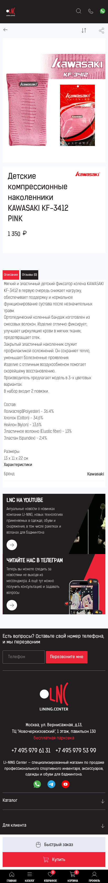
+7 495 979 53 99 (76, 751)
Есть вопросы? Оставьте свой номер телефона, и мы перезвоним (53, 639)
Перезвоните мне (66, 657)
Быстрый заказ (58, 845)
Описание (11, 275)
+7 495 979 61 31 (31, 751)
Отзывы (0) (29, 275)
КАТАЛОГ (29, 881)
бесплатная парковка (54, 738)
